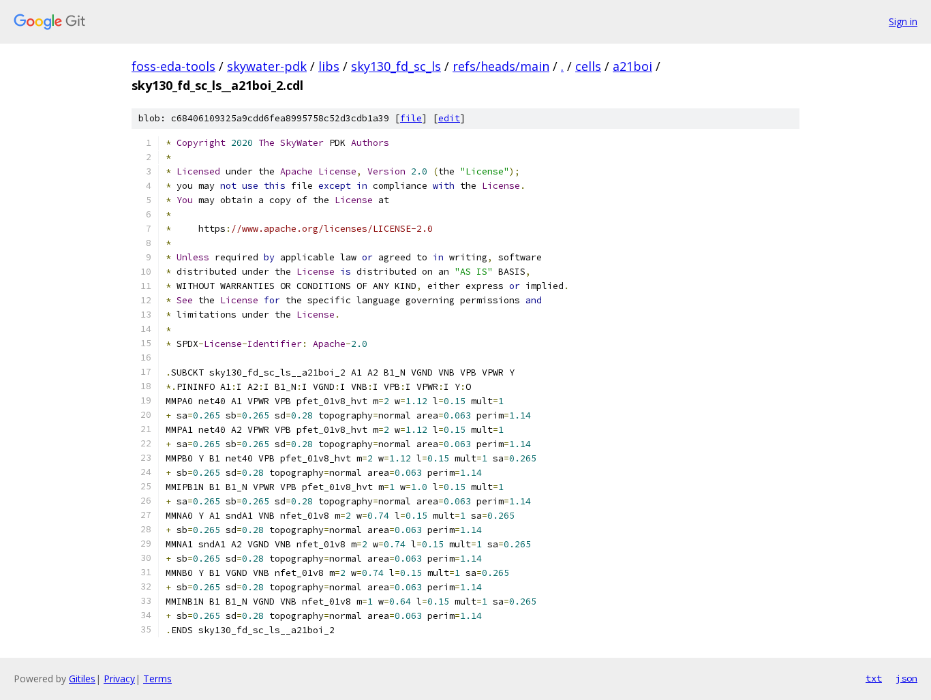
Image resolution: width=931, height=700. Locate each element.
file (411, 118)
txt (874, 678)
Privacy (119, 678)
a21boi (632, 66)
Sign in (903, 21)
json (906, 678)
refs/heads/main (501, 66)
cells (588, 66)
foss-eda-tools (173, 66)
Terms (157, 678)
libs (328, 66)
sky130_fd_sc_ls (396, 66)
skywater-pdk (267, 66)
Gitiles (82, 678)
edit (449, 118)
